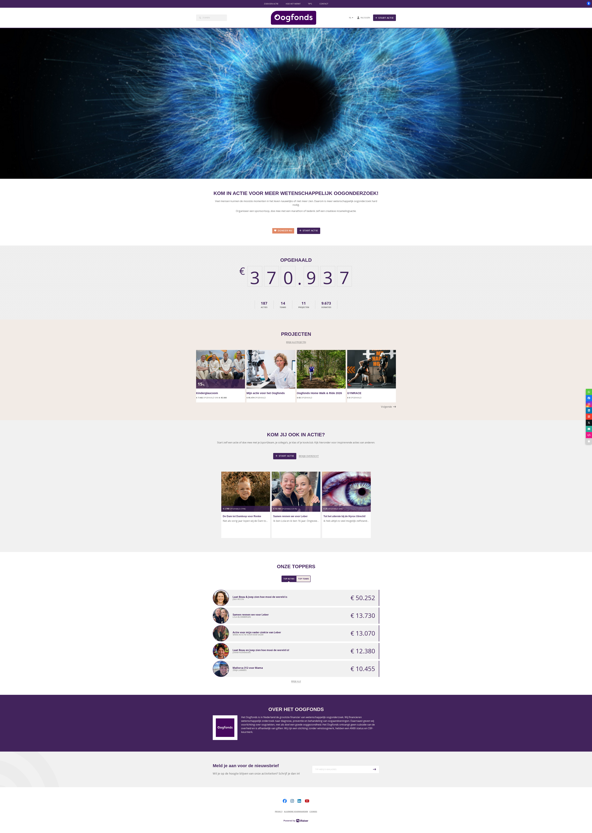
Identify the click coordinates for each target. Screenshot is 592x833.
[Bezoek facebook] (285, 801)
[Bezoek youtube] (307, 801)
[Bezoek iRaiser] (296, 820)
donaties (326, 305)
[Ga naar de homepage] (296, 18)
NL (350, 17)
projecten (303, 305)
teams (283, 305)
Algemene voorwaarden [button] (296, 811)
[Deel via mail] (589, 429)
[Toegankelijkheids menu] (588, 3)
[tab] (289, 579)
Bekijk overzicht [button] (309, 455)
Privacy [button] (278, 811)
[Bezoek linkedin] (299, 801)
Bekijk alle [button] (296, 681)
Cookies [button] (313, 811)
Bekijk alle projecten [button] (296, 342)
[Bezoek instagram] (292, 801)
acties (264, 305)
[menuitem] (271, 4)
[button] (388, 407)
